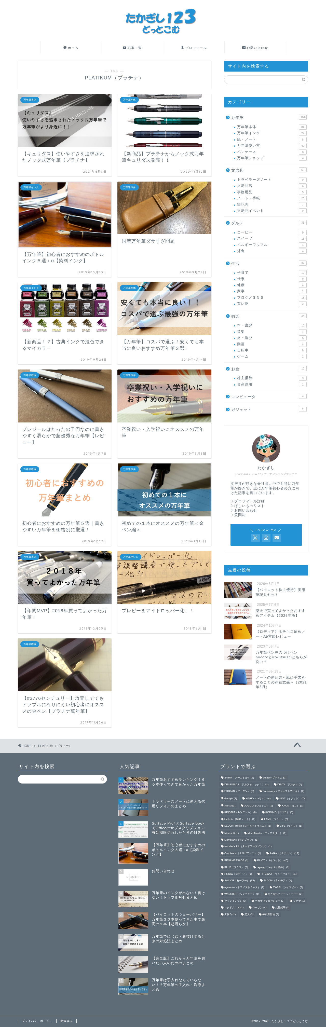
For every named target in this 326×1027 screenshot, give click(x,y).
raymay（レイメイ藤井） (273, 867)
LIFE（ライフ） (291, 826)
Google (230, 798)
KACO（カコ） (292, 805)
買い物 (270, 304)
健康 (270, 285)
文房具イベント (270, 211)
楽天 (248, 914)
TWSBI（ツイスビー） (288, 887)
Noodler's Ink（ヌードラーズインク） (247, 846)
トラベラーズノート (270, 180)
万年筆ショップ (270, 158)
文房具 (267, 170)
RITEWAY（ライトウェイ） (278, 873)
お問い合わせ (257, 48)
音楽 (270, 332)
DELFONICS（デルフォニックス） (246, 784)
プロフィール (196, 48)
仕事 (270, 279)
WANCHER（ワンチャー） (241, 894)
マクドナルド (233, 907)
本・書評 (270, 325)
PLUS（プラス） (236, 867)
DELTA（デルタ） (289, 784)
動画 (270, 344)
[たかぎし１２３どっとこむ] (163, 39)
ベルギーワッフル (270, 245)
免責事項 (66, 1020)
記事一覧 (135, 48)
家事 (270, 291)
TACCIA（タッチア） (278, 880)
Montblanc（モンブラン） (241, 839)
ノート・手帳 (270, 198)
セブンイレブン (235, 900)
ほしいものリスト (249, 506)
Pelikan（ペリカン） (284, 853)
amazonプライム (274, 777)
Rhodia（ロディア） (238, 873)
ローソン (259, 907)
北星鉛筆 (282, 907)
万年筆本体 (270, 127)
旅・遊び (270, 338)
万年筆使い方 (270, 145)
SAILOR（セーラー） (239, 880)
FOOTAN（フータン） (239, 791)
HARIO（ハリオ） (258, 798)
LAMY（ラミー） (276, 819)
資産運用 (270, 384)
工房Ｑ (230, 914)
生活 (267, 263)
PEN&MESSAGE (236, 860)
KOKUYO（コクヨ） (279, 812)
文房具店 (270, 186)
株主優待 (270, 378)
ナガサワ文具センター (269, 900)
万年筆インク (270, 133)
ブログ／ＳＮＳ (270, 297)
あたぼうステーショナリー (285, 894)
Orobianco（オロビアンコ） (242, 853)
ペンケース (270, 152)
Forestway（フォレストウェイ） (283, 791)
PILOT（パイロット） (272, 860)
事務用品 (270, 192)
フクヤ (299, 900)
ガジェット (267, 409)
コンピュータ (267, 396)
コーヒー (270, 232)
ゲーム (270, 356)
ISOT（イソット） (292, 798)
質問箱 (240, 515)
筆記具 (270, 205)
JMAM (229, 805)
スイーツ (270, 238)
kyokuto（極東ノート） (239, 819)
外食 (270, 251)
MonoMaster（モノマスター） (267, 833)
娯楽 (267, 316)
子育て (270, 273)
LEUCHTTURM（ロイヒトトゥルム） (247, 826)
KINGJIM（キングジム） (240, 812)
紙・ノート (270, 139)
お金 (267, 369)
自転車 (270, 350)
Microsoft (231, 833)
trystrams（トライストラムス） (244, 887)
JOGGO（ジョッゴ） (258, 805)
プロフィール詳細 (249, 501)
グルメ (267, 223)
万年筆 (268, 117)
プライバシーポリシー (37, 1020)
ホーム (73, 48)
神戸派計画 (270, 914)
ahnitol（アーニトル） (239, 777)
